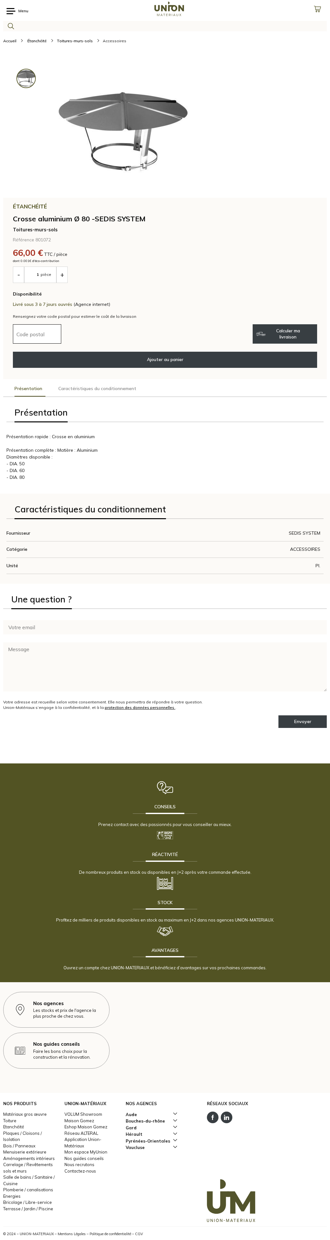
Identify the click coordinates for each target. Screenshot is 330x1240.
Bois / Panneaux (19, 1145)
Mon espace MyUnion (85, 1151)
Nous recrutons (79, 1164)
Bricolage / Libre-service (27, 1202)
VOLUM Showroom (83, 1114)
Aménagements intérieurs (29, 1158)
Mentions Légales (72, 1234)
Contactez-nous (80, 1171)
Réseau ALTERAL (81, 1133)
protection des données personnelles (140, 707)
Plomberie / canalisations (28, 1189)
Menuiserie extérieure (24, 1151)
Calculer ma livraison (288, 334)
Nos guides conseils (84, 1158)
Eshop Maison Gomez (85, 1126)
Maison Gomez (79, 1120)
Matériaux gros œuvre (25, 1114)
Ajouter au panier (165, 359)
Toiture (9, 1120)
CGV (139, 1234)
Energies (12, 1196)
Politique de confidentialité (110, 1234)
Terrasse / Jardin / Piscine (28, 1208)
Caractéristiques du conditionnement (97, 388)
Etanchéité (13, 1126)
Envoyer (302, 721)
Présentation (28, 388)
